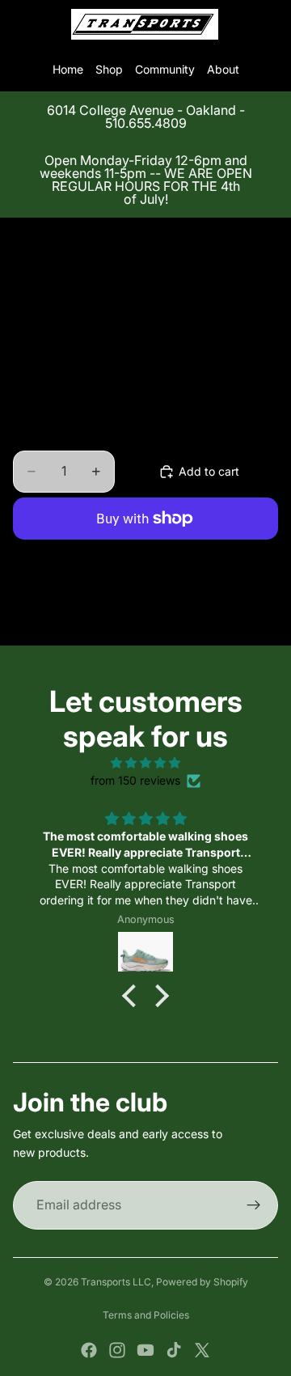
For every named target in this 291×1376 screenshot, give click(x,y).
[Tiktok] (173, 1350)
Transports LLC (116, 1282)
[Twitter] (202, 1350)
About (223, 69)
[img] (145, 763)
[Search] (53, 24)
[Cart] (271, 24)
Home (68, 69)
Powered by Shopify (202, 1282)
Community (165, 69)
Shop (109, 69)
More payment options (145, 555)
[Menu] (18, 24)
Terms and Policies (146, 1315)
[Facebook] (89, 1350)
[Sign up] (254, 1205)
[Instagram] (117, 1350)
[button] (133, 995)
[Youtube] (145, 1350)
